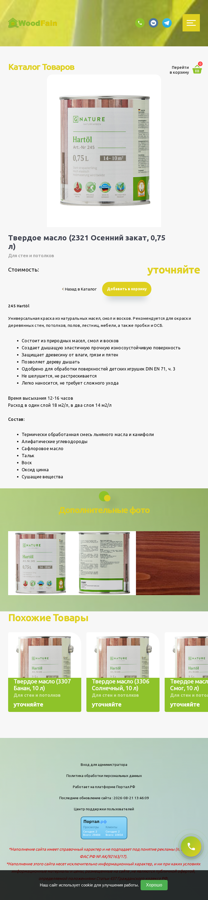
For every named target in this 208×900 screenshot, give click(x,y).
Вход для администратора (104, 764)
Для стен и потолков (31, 255)
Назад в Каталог (80, 289)
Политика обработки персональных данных (104, 775)
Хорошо (154, 885)
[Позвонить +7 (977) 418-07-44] (191, 846)
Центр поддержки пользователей (104, 809)
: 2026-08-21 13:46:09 (130, 798)
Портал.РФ (125, 787)
